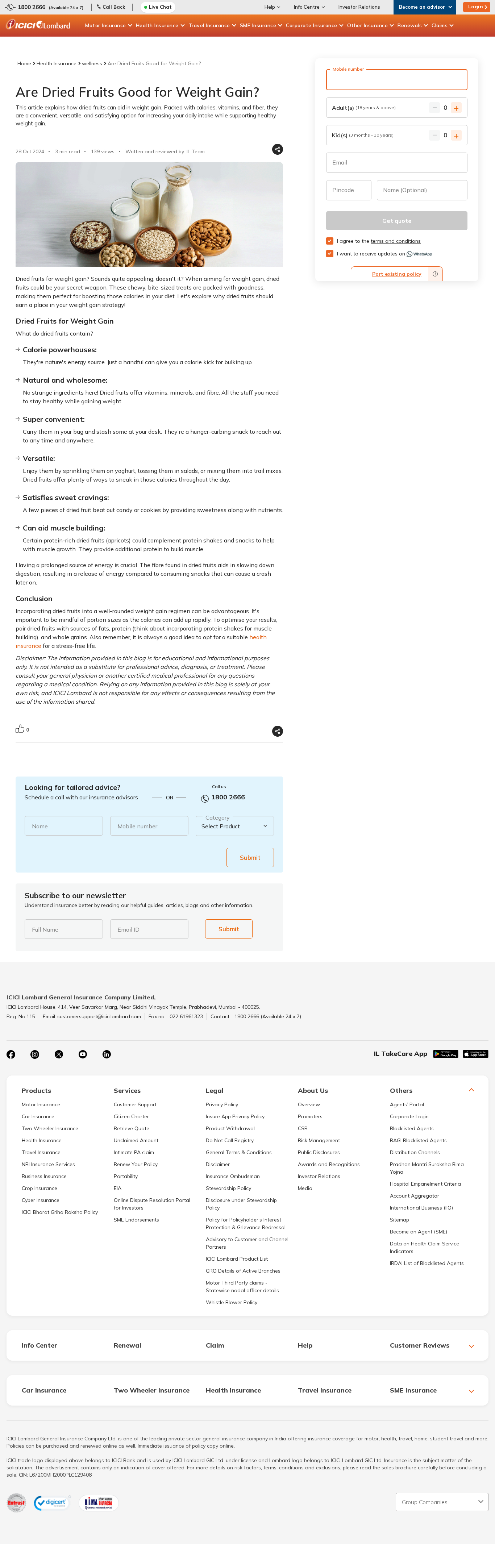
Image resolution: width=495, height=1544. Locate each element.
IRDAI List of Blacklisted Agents (427, 1263)
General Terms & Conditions (239, 1152)
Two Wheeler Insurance (50, 1128)
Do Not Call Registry (230, 1140)
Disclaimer (218, 1164)
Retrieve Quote (131, 1128)
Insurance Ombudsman (233, 1176)
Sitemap (399, 1219)
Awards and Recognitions (329, 1164)
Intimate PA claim (134, 1152)
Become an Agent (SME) (418, 1231)
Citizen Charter (131, 1116)
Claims (440, 25)
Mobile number (137, 826)
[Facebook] (11, 1054)
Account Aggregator (414, 1196)
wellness (92, 63)
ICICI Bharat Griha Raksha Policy (60, 1212)
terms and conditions (396, 241)
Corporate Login (409, 1116)
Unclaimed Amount (136, 1140)
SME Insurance (258, 25)
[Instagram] (34, 1054)
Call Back (114, 7)
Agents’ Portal (407, 1104)
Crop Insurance (39, 1188)
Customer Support (135, 1104)
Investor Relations (359, 7)
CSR (303, 1128)
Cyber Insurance (40, 1200)
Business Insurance (44, 1176)
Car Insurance (38, 1116)
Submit (250, 857)
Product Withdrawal (230, 1128)
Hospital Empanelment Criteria (425, 1184)
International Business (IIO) (421, 1207)
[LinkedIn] (106, 1054)
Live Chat (160, 7)
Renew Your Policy (136, 1164)
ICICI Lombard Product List (237, 1259)
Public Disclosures (319, 1152)
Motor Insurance (105, 25)
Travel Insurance (209, 25)
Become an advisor (422, 7)
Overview (309, 1104)
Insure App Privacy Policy (235, 1116)
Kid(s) (363, 135)
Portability (126, 1176)
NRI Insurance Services (48, 1164)
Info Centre (307, 7)
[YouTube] (82, 1054)
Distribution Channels (415, 1152)
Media (305, 1188)
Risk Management (319, 1140)
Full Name (45, 929)
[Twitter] (58, 1054)
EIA (117, 1188)
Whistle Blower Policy (231, 1302)
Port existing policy (396, 274)
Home (24, 63)
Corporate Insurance (311, 25)
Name (40, 826)
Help (270, 7)
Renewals (410, 25)
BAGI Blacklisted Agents (418, 1140)
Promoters (310, 1116)
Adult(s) (364, 107)
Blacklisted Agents (412, 1128)
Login (475, 6)
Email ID (128, 929)
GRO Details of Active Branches (243, 1271)
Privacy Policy (222, 1104)
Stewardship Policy (228, 1188)
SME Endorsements (136, 1219)
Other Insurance (367, 25)
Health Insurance (157, 25)
